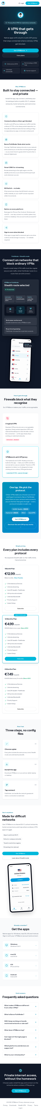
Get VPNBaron (32, 3)
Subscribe (20, 608)
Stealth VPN (22, 1105)
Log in (20, 1108)
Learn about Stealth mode (20, 858)
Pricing (5, 1105)
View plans (21, 55)
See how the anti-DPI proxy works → (20, 526)
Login (22, 3)
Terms (36, 1105)
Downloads (12, 1105)
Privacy (30, 1105)
